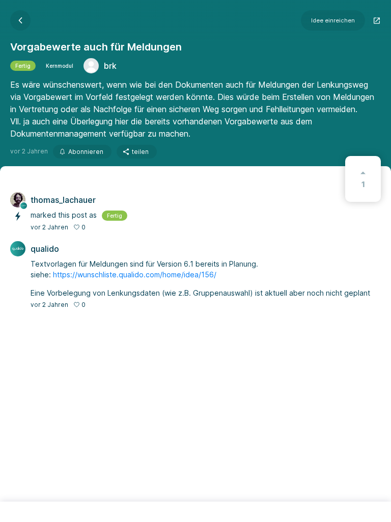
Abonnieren (85, 151)
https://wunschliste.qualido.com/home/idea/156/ (134, 274)
